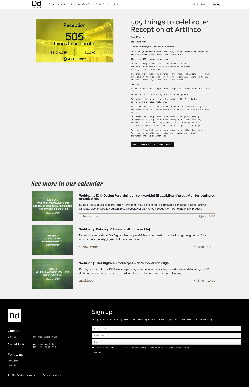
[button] (214, 4)
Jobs (116, 4)
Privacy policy (52, 375)
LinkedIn (12, 365)
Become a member (57, 4)
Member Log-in (200, 4)
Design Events (102, 4)
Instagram (13, 361)
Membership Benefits (81, 4)
